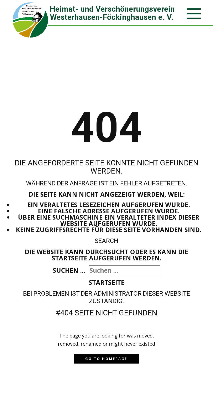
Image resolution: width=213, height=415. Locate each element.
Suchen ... (69, 270)
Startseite (106, 282)
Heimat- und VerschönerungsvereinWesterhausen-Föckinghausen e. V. (112, 13)
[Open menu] (193, 13)
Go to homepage (106, 358)
